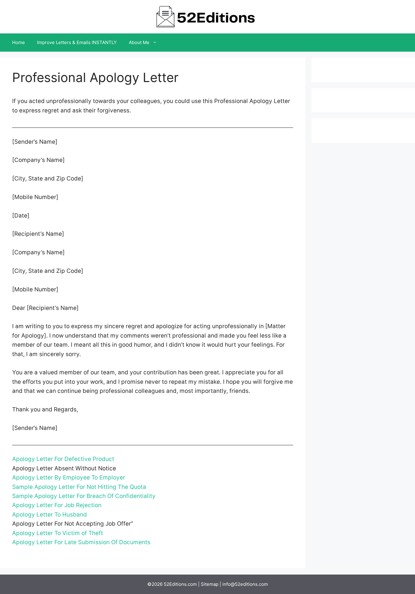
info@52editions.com (245, 584)
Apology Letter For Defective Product (63, 458)
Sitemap (209, 584)
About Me (139, 42)
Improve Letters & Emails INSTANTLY (77, 42)
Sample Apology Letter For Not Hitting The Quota (79, 486)
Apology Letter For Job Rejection (56, 505)
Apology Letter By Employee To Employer (68, 477)
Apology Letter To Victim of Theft (57, 533)
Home (18, 42)
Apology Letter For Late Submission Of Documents (81, 542)
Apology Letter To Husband (49, 514)
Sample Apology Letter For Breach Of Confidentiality (84, 496)
